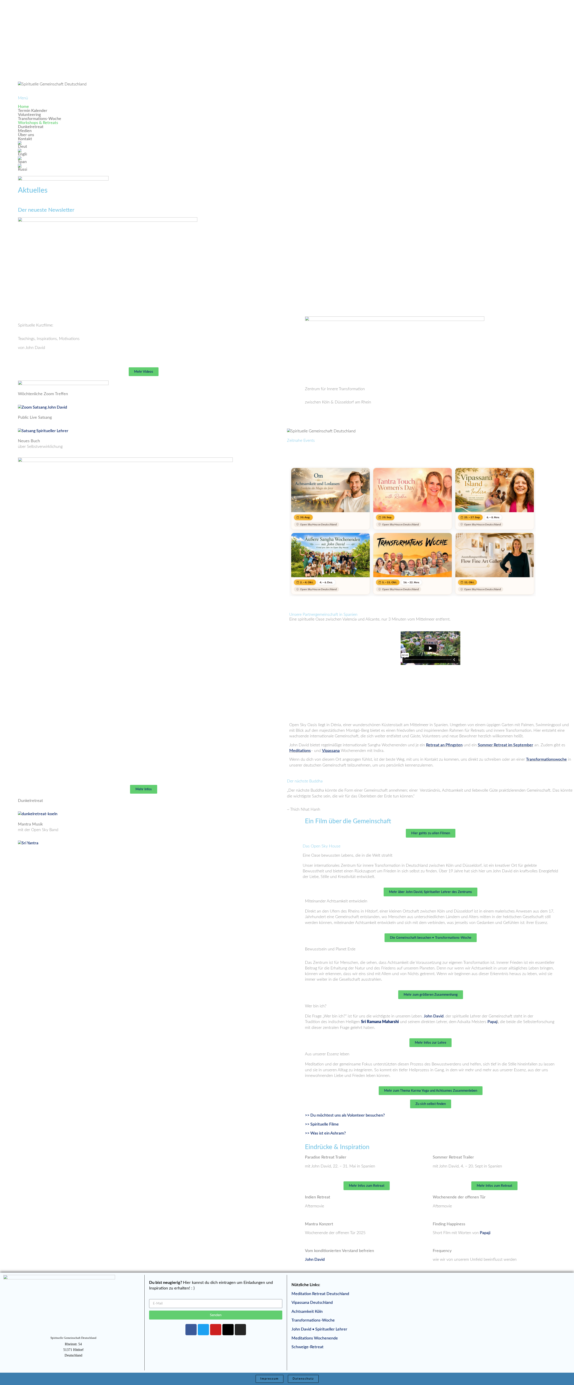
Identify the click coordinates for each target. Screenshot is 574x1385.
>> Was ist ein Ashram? (325, 1133)
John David (434, 1016)
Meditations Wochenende (314, 1338)
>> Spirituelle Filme (322, 1124)
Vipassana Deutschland (312, 1303)
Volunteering (29, 115)
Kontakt (25, 139)
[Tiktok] (228, 1329)
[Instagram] (240, 1329)
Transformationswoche (546, 760)
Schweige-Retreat (307, 1347)
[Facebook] (191, 1329)
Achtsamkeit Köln (307, 1312)
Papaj (492, 1022)
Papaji (485, 1233)
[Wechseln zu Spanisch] (143, 160)
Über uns (26, 135)
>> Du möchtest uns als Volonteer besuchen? (345, 1115)
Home (23, 107)
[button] (143, 123)
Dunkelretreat (30, 127)
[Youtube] (215, 1329)
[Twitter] (203, 1329)
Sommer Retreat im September (505, 745)
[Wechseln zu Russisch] (143, 168)
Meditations (300, 751)
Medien (25, 131)
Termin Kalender (32, 111)
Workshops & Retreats (38, 123)
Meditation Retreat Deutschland (320, 1294)
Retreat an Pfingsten (444, 745)
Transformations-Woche (39, 119)
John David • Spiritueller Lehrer (319, 1329)
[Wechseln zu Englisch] (143, 152)
